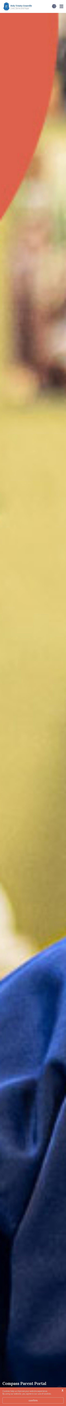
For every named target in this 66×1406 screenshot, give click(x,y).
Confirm (33, 1400)
